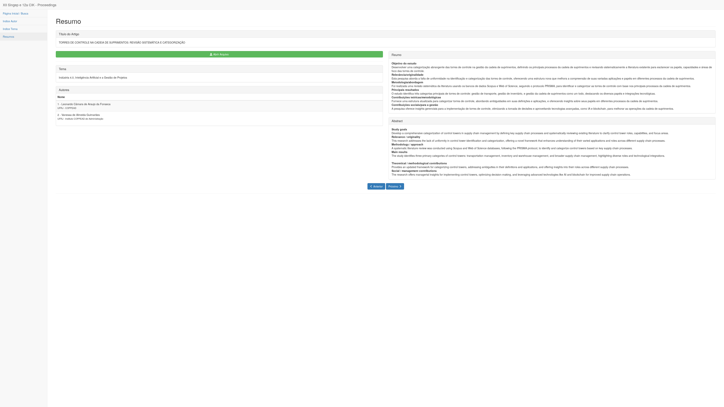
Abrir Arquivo (220, 54)
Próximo (393, 186)
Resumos (8, 36)
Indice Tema (10, 29)
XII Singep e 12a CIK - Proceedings (29, 4)
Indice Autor (10, 21)
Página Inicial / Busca (15, 13)
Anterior (378, 186)
